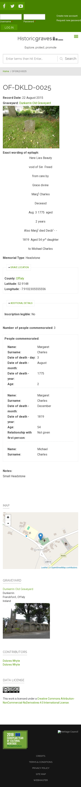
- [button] (8, 523)
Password (29, 21)
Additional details (21, 303)
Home (6, 71)
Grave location (19, 267)
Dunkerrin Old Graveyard (35, 103)
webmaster (41, 780)
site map (41, 774)
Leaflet (44, 567)
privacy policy (40, 768)
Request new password (69, 20)
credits (40, 756)
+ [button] (8, 517)
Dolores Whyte (11, 660)
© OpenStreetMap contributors (63, 567)
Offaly (20, 278)
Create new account (67, 16)
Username (6, 21)
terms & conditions (40, 762)
